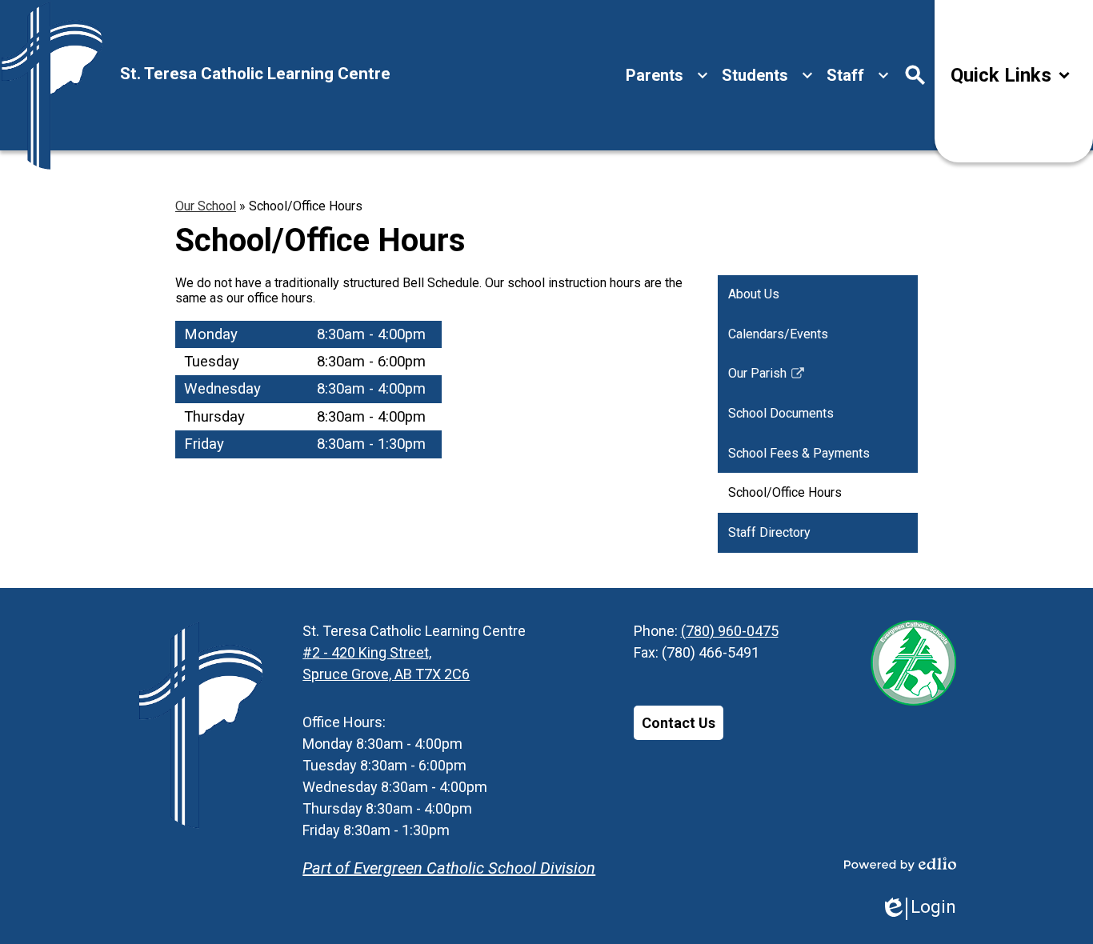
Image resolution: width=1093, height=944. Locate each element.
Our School (205, 206)
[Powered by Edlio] (900, 864)
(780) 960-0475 (730, 630)
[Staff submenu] (858, 75)
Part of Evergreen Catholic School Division (448, 868)
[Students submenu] (767, 75)
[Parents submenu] (667, 75)
